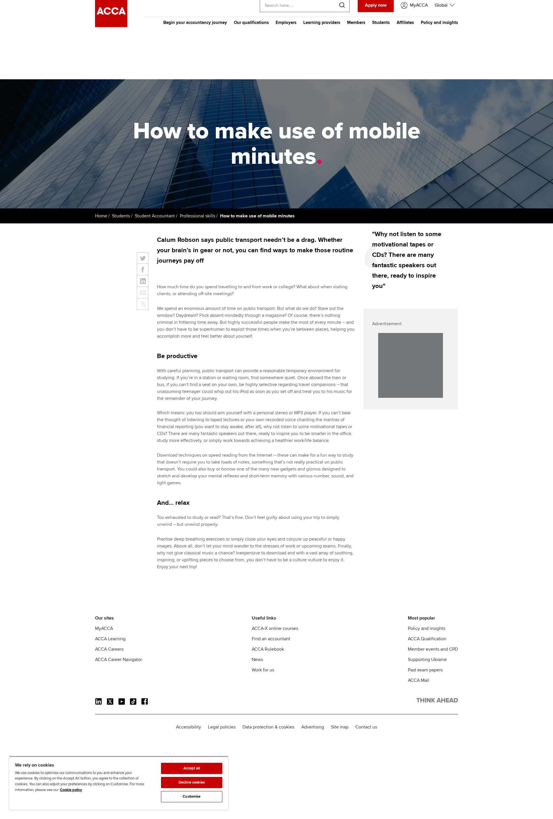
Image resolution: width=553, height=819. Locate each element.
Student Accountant (155, 216)
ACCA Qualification (427, 639)
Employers (286, 22)
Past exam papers (425, 670)
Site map (340, 727)
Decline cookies (192, 782)
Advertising (312, 727)
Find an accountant (271, 639)
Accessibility (188, 727)
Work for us (263, 670)
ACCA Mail (418, 680)
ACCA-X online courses (275, 628)
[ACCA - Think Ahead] (111, 26)
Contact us (366, 727)
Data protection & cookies (268, 727)
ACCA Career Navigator (118, 659)
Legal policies (222, 727)
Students (381, 22)
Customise (191, 796)
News (257, 659)
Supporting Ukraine (427, 659)
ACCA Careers (109, 649)
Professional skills (197, 216)
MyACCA (104, 628)
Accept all (191, 768)
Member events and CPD (433, 649)
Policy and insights (439, 22)
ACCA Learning (110, 639)
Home (101, 216)
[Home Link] (437, 701)
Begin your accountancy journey (195, 22)
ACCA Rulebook (268, 649)
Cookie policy (71, 790)
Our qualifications (251, 22)
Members (356, 22)
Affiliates (405, 22)
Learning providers (321, 22)
